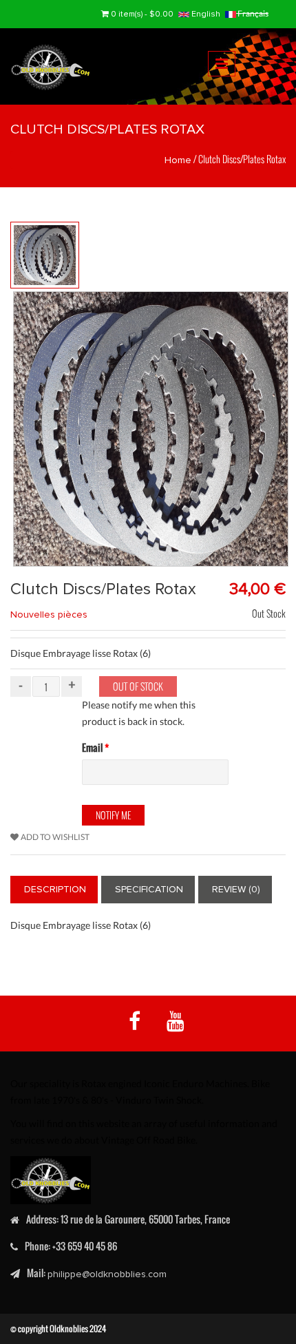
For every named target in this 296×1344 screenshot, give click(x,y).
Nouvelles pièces (48, 614)
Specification (149, 889)
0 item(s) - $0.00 (142, 14)
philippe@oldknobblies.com (107, 1274)
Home (178, 160)
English (204, 14)
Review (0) (236, 889)
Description (55, 889)
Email (95, 747)
